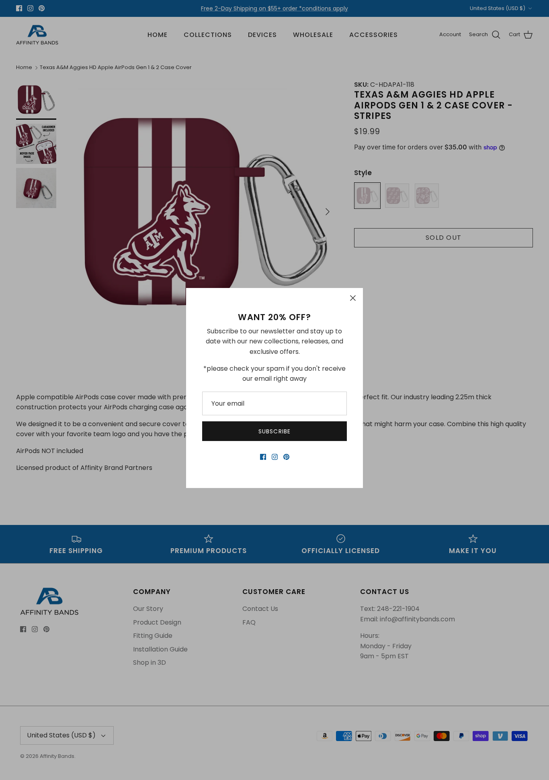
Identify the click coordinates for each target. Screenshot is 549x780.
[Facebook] (263, 457)
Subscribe (274, 431)
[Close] (353, 298)
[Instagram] (275, 457)
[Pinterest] (286, 457)
